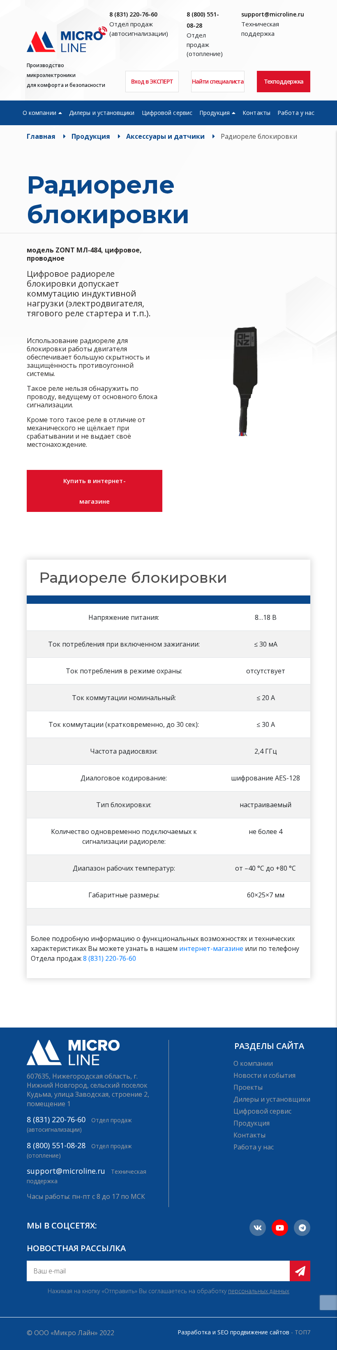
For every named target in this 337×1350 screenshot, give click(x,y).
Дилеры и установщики (101, 113)
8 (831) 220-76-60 (133, 14)
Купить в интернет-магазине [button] (94, 490)
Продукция (214, 113)
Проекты (248, 1087)
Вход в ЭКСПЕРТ (152, 81)
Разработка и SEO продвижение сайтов (233, 1332)
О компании (39, 113)
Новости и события (264, 1075)
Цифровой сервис (167, 113)
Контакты (256, 113)
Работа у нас (295, 113)
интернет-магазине (211, 948)
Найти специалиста (218, 81)
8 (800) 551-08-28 (56, 1145)
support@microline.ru (272, 14)
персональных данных (258, 1291)
